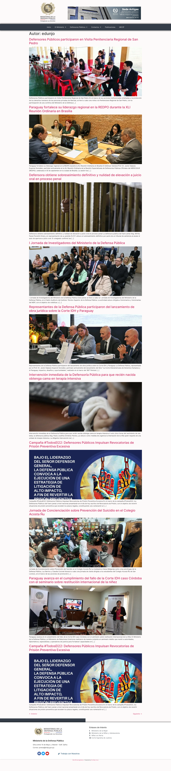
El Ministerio (59, 27)
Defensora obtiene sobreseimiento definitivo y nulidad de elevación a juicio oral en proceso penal (85, 177)
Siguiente (137, 714)
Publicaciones (110, 27)
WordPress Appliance (78, 760)
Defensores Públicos (77, 27)
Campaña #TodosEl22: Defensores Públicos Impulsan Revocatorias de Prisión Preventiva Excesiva (81, 444)
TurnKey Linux (94, 760)
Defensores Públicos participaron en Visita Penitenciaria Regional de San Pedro (83, 41)
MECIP (121, 27)
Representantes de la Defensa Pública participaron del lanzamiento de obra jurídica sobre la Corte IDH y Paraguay (81, 309)
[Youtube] (47, 753)
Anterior (33, 714)
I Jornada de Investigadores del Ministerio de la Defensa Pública (77, 243)
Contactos (95, 27)
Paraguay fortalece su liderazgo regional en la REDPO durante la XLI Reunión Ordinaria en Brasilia (79, 109)
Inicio (49, 27)
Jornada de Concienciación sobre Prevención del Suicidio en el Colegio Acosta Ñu (82, 512)
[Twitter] (43, 753)
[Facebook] (39, 753)
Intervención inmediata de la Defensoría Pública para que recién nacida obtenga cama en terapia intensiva (82, 376)
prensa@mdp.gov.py (46, 748)
